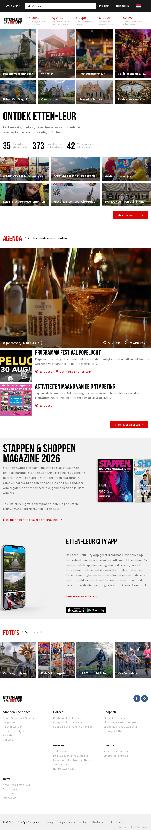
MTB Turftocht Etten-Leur (94, 673)
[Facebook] (136, 698)
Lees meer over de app (82, 596)
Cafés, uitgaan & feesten (133, 73)
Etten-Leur (12, 5)
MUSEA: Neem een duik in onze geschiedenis (126, 201)
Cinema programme (116, 755)
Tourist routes (62, 764)
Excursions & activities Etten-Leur (74, 760)
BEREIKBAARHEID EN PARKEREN (74, 176)
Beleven (58, 745)
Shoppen (110, 712)
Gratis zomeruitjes (118, 176)
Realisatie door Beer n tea (133, 827)
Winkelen (47, 73)
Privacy (49, 822)
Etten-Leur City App (15, 731)
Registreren (122, 5)
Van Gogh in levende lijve (18, 673)
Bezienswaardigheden (18, 73)
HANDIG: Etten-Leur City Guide (74, 201)
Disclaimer (98, 822)
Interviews (9, 798)
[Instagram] (144, 698)
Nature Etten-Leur (64, 768)
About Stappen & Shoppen (19, 718)
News (6, 779)
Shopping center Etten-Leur (121, 722)
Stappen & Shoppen (16, 712)
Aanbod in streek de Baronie (133, 99)
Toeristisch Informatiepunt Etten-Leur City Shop (94, 99)
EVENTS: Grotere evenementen (24, 201)
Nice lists (9, 793)
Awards (7, 735)
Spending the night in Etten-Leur (73, 726)
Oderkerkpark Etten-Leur (75, 371)
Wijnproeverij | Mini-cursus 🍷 (23, 343)
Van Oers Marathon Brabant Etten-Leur (133, 673)
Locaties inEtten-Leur (55, 145)
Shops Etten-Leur (114, 718)
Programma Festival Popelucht (68, 352)
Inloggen (104, 5)
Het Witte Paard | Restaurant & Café (138, 343)
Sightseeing (60, 751)
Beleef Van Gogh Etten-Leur (18, 99)
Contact (8, 739)
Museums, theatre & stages (70, 755)
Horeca (58, 712)
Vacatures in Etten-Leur (86, 145)
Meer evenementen (127, 424)
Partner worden (13, 726)
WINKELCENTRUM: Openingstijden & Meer (24, 176)
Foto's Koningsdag (54, 673)
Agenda (12, 238)
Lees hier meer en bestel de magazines (31, 520)
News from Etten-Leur (16, 785)
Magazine (9, 722)
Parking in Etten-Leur (117, 731)
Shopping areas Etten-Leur (120, 726)
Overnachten (50, 99)
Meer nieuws (126, 215)
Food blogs (10, 789)
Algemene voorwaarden (73, 822)
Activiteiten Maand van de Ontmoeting (75, 386)
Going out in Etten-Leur (67, 722)
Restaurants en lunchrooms (94, 73)
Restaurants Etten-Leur (68, 718)
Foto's (11, 632)
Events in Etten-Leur (116, 751)
